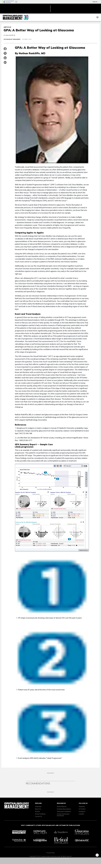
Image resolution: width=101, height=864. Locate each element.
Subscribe (38, 806)
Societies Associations (64, 809)
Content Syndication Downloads (63, 814)
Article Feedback (40, 814)
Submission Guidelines (64, 811)
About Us (38, 809)
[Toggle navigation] (97, 17)
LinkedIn (81, 814)
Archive (37, 811)
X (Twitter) (82, 809)
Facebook (82, 806)
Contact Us (38, 816)
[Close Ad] (97, 855)
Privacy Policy (50, 853)
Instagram (82, 811)
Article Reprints (61, 806)
